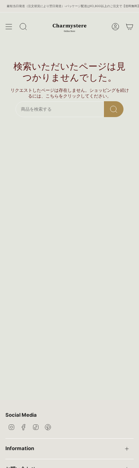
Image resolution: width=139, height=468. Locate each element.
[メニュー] (9, 27)
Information (19, 448)
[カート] (129, 27)
